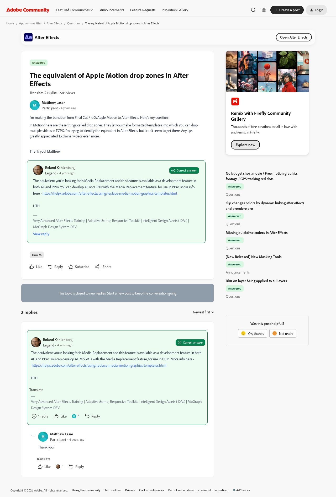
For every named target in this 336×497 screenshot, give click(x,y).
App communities (30, 23)
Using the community (86, 490)
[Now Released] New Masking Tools (254, 256)
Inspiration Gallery (175, 10)
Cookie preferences (151, 490)
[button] (287, 10)
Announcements (112, 10)
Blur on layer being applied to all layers (256, 281)
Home (10, 23)
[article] (117, 377)
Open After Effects (294, 37)
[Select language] (264, 10)
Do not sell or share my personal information (197, 490)
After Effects (54, 23)
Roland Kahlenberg (60, 167)
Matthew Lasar (53, 102)
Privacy (130, 490)
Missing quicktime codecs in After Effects (257, 232)
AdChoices (243, 490)
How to (36, 255)
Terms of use (113, 490)
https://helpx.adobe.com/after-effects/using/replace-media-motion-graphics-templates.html (110, 193)
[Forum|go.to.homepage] (28, 10)
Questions (73, 23)
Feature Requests (142, 10)
